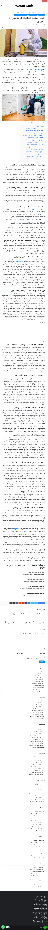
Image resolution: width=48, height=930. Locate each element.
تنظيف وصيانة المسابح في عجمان (38, 830)
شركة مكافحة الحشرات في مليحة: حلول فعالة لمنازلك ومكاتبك (8, 621)
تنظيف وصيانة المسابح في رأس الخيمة (37, 801)
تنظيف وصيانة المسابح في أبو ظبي (38, 756)
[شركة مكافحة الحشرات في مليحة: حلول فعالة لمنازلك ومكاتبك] (8, 616)
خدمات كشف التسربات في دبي (38, 675)
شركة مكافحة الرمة (19, 261)
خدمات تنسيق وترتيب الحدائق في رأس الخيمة (36, 793)
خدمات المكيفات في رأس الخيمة (38, 785)
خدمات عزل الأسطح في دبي (39, 679)
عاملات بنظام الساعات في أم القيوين (37, 873)
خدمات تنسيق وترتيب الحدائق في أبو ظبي (36, 774)
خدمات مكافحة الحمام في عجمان (38, 822)
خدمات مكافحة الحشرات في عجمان (37, 813)
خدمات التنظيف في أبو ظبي (39, 758)
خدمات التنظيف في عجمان (39, 811)
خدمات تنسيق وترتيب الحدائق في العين (37, 716)
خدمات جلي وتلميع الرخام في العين (37, 710)
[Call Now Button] (45, 927)
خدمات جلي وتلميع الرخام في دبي (38, 683)
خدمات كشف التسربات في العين (38, 708)
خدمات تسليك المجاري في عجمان (38, 818)
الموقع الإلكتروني (20, 653)
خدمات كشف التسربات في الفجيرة (38, 853)
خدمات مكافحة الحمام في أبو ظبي (38, 768)
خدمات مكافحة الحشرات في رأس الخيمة (36, 787)
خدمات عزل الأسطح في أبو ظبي (38, 764)
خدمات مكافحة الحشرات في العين (38, 702)
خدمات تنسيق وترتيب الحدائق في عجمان (36, 828)
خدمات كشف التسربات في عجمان (38, 826)
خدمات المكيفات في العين (39, 704)
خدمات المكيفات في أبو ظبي (39, 762)
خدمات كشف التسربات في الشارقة (37, 741)
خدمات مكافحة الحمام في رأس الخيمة (37, 789)
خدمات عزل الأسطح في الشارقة (38, 733)
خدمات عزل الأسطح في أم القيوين (38, 880)
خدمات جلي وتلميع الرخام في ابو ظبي (37, 766)
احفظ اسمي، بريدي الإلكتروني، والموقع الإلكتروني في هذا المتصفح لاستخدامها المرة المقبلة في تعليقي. (26, 658)
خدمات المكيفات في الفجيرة (39, 844)
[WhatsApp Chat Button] (3, 927)
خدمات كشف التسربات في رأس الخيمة (37, 799)
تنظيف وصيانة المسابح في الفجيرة (38, 857)
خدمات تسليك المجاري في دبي (38, 689)
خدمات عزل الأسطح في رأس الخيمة (37, 797)
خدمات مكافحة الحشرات (36, 12)
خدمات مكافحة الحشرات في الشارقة (37, 729)
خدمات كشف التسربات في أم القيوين (37, 875)
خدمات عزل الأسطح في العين (38, 706)
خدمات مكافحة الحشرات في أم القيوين (21, 14)
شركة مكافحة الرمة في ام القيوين (36, 69)
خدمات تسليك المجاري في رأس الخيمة (37, 791)
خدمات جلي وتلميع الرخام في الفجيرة (37, 846)
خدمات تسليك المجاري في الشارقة (38, 739)
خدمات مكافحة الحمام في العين (38, 712)
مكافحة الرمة (15, 528)
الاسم (44, 648)
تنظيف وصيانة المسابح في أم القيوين (37, 884)
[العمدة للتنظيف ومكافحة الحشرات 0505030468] (24, 5)
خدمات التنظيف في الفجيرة (39, 840)
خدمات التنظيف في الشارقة (39, 727)
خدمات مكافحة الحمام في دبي (38, 685)
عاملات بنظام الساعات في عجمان (38, 816)
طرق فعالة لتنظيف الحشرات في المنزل (39, 621)
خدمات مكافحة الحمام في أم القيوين (37, 886)
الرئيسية (42, 12)
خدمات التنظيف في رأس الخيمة (38, 784)
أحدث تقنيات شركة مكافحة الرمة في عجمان (24, 621)
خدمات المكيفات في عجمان (39, 815)
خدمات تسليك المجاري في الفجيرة (38, 851)
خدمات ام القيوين (41, 14)
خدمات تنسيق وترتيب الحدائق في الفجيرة (36, 855)
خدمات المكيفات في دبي (39, 681)
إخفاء (38, 126)
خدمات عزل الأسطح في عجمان (38, 824)
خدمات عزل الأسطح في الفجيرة (38, 849)
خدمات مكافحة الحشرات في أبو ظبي (37, 760)
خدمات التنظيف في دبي (40, 671)
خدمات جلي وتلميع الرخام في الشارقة (37, 735)
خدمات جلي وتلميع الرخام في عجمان (37, 820)
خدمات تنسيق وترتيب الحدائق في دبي (37, 691)
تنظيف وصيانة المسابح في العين (38, 718)
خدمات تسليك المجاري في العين (38, 714)
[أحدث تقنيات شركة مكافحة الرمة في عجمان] (23, 616)
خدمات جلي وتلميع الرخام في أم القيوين (37, 878)
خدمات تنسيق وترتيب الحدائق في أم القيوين (36, 882)
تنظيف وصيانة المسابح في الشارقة (38, 747)
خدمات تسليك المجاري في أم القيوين (37, 877)
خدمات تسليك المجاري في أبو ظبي (38, 770)
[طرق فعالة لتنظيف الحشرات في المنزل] (38, 616)
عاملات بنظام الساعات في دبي (38, 677)
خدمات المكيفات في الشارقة (39, 731)
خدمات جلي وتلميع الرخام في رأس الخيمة (36, 795)
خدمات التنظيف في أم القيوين (38, 867)
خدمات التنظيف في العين (39, 700)
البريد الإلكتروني (42, 653)
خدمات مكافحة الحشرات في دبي (38, 673)
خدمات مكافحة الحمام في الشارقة (38, 743)
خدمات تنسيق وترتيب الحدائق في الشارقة (36, 745)
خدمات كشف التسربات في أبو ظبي (37, 772)
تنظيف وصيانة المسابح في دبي (38, 687)
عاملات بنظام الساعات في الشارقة (38, 737)
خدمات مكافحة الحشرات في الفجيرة (37, 842)
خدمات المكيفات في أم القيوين (38, 871)
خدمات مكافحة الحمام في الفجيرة (38, 847)
